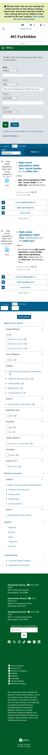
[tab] (35, 152)
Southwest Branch (16, 348)
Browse (11, 532)
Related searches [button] (13, 473)
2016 (11, 416)
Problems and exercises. (19, 378)
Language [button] (10, 449)
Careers (14, 676)
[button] (35, 152)
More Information (25, 208)
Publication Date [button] (12, 410)
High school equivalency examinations (24, 371)
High (11, 427)
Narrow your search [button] (13, 323)
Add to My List (23, 218)
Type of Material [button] (13, 354)
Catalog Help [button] (10, 555)
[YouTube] (29, 642)
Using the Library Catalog (19, 560)
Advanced (12, 541)
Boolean (12, 546)
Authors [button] (9, 398)
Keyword (12, 527)
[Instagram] (19, 642)
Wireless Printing (18, 683)
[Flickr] (34, 642)
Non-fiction (13, 466)
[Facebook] (9, 642)
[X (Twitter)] (14, 642)
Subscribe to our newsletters (24, 626)
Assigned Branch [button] (13, 329)
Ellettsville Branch (16, 344)
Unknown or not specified (19, 443)
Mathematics (14, 388)
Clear (14, 125)
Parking (13, 673)
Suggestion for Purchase (19, 565)
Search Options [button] (10, 136)
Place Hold (25, 213)
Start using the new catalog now (28, 17)
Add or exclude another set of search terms (23, 131)
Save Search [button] (24, 317)
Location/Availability (25, 202)
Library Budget (17, 681)
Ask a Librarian (17, 665)
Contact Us (15, 668)
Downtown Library (16, 339)
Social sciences (15, 393)
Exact (10, 537)
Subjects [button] (9, 366)
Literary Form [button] (11, 461)
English (12, 455)
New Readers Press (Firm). (19, 404)
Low (11, 432)
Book (11, 360)
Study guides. (14, 383)
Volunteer (14, 678)
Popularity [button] (10, 421)
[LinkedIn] (39, 642)
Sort (4, 150)
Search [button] (7, 522)
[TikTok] (24, 642)
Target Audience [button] (13, 438)
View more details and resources (23, 719)
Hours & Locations (18, 670)
